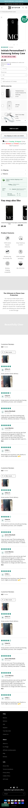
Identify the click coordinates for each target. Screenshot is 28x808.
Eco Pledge (5, 746)
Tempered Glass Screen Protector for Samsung (20, 92)
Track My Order (7, 731)
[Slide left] (10, 44)
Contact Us (5, 734)
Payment (5, 727)
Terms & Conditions (8, 769)
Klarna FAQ (6, 766)
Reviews (5, 756)
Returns (5, 717)
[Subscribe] (23, 794)
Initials (2, 78)
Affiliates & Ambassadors (9, 750)
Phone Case (3, 72)
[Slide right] (17, 44)
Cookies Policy (6, 776)
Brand (2, 65)
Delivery (5, 721)
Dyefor (15, 805)
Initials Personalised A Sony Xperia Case (9, 223)
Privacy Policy (6, 772)
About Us (5, 743)
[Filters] (2, 352)
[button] (1, 7)
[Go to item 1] (5, 359)
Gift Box (17, 104)
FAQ (4, 724)
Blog (4, 753)
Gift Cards (5, 779)
